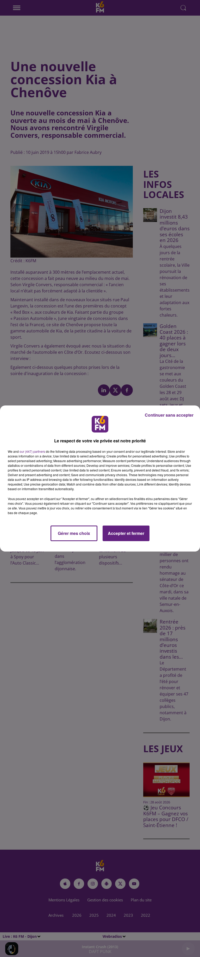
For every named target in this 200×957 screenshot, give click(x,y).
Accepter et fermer (126, 533)
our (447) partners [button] (32, 451)
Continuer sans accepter (169, 415)
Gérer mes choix (74, 533)
